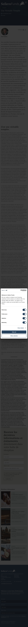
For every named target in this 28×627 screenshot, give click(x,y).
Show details (21, 328)
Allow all (14, 332)
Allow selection (14, 335)
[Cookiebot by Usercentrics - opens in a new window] (20, 290)
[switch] (24, 314)
